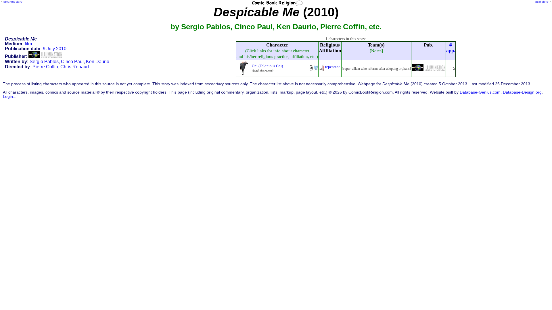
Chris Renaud (74, 66)
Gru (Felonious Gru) (267, 66)
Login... (9, 96)
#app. (450, 47)
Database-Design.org (522, 92)
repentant (332, 67)
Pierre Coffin (45, 66)
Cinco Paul (72, 61)
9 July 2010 (54, 48)
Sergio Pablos (44, 61)
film (28, 43)
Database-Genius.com (480, 92)
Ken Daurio (97, 61)
